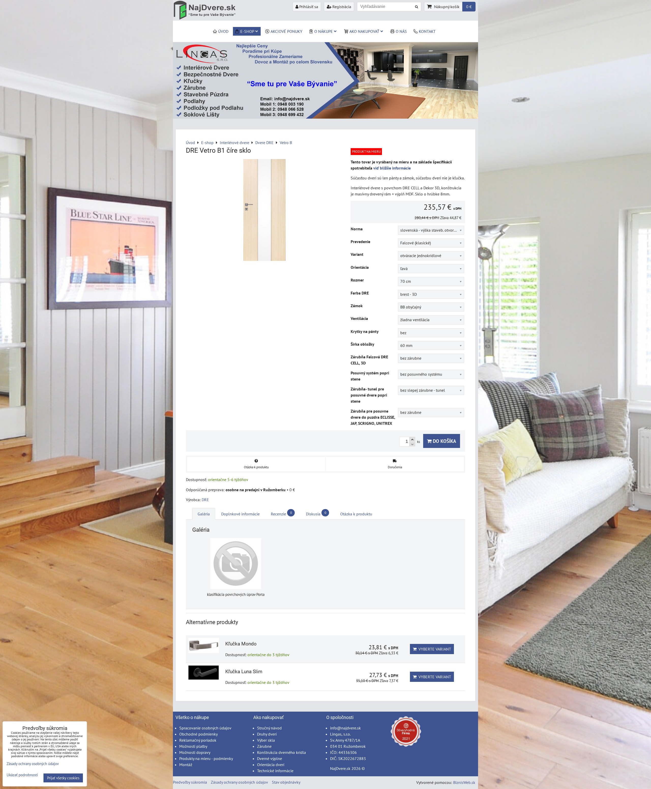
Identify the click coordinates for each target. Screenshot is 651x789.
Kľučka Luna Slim (243, 671)
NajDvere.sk (340, 768)
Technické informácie (275, 770)
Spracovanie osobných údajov (205, 727)
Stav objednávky (286, 782)
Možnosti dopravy (194, 752)
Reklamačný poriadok (197, 740)
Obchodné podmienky (198, 734)
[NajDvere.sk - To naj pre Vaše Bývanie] (325, 117)
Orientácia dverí (270, 764)
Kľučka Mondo (241, 644)
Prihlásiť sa (308, 6)
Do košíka (444, 441)
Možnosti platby (193, 746)
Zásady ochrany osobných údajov (239, 782)
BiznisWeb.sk (464, 782)
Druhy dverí (267, 734)
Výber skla (266, 740)
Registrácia (341, 6)
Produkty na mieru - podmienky (206, 758)
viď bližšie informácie (392, 168)
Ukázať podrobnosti (22, 775)
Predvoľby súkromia (190, 782)
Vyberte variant (434, 649)
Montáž (185, 764)
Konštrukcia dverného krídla (281, 752)
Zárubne (264, 746)
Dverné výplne (269, 758)
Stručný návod (269, 727)
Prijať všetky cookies (63, 778)
